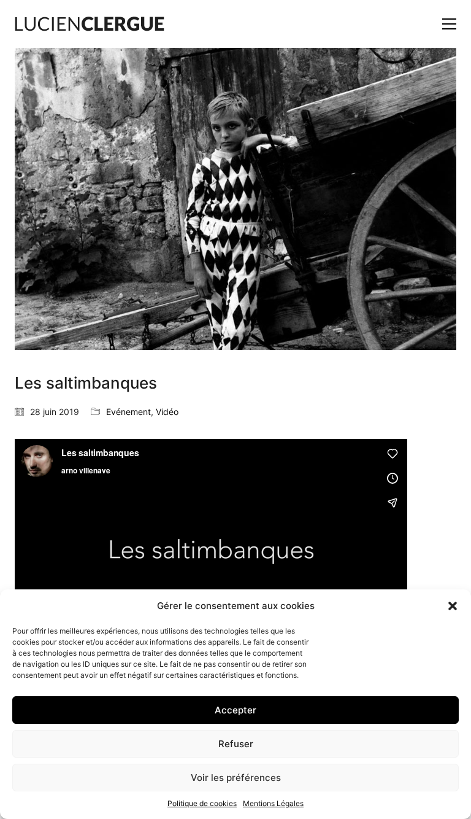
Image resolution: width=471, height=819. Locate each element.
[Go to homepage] (89, 24)
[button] (452, 606)
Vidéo (167, 411)
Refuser (235, 744)
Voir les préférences (236, 777)
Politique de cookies (202, 803)
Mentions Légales (273, 803)
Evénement (128, 411)
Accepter (235, 710)
